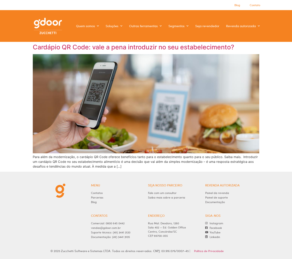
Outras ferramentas (143, 26)
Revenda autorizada (241, 26)
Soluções (112, 26)
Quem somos (85, 26)
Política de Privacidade (209, 251)
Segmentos (176, 26)
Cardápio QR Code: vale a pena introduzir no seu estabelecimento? (133, 47)
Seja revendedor (207, 26)
